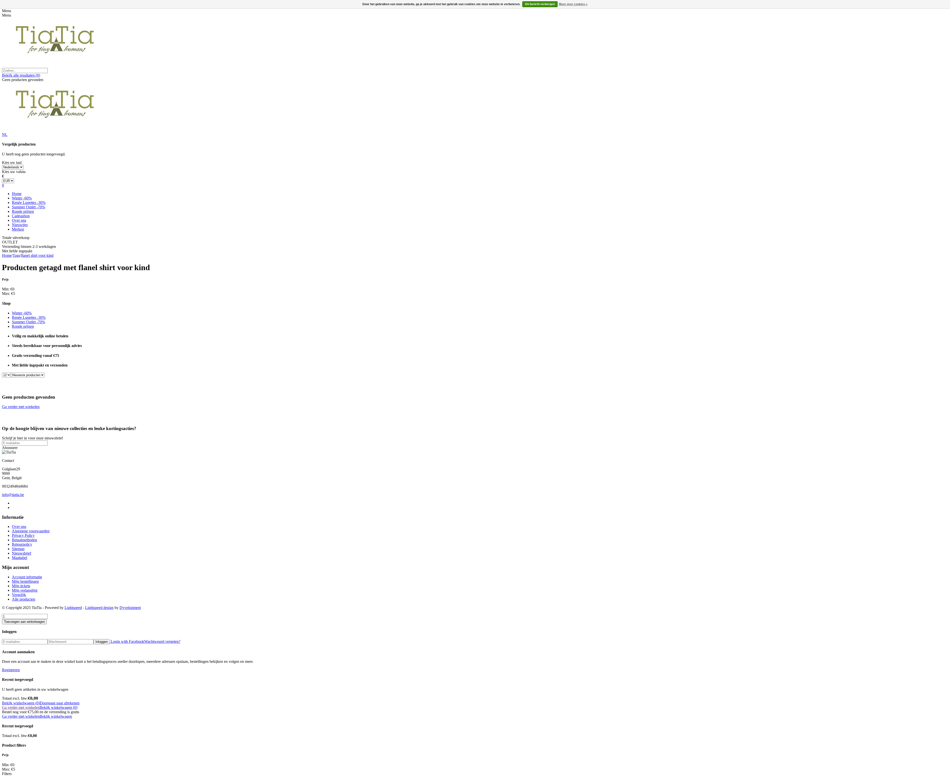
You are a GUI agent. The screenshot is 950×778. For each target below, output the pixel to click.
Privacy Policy (23, 535)
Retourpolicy (22, 544)
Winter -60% (22, 198)
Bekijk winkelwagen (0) (21, 703)
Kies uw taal (12, 162)
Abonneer (10, 448)
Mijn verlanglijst (24, 590)
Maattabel (19, 558)
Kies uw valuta (13, 172)
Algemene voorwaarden (30, 531)
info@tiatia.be (13, 495)
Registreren (11, 670)
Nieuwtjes (20, 225)
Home (17, 194)
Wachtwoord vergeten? (162, 641)
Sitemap (18, 549)
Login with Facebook (127, 641)
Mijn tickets (21, 586)
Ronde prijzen (23, 211)
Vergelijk (19, 595)
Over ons (19, 220)
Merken (18, 229)
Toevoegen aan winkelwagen (24, 622)
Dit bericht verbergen (540, 4)
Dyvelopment (130, 607)
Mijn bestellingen (25, 581)
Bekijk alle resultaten (21, 75)
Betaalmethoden (24, 540)
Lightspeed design (99, 607)
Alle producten (23, 599)
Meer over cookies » (573, 4)
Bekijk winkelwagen (56, 716)
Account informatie (27, 577)
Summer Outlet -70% (28, 207)
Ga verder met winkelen (21, 407)
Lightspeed (73, 607)
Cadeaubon (21, 216)
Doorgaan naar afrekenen (59, 703)
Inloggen (101, 642)
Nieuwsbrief (21, 553)
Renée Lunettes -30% (29, 202)
